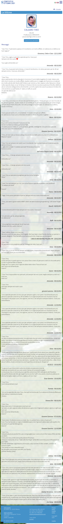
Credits (54, 521)
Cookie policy (54, 512)
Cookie (2, 522)
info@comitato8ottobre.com (37, 514)
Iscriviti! (31, 519)
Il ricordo (58, 9)
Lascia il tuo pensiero (31, 40)
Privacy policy (54, 508)
